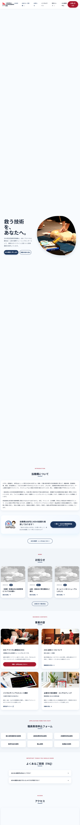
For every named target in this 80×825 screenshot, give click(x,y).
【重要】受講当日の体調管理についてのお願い (13, 590)
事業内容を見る (25, 252)
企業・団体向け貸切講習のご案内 (40, 590)
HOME (16, 3)
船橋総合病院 (66, 744)
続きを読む (6, 595)
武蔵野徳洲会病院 (67, 736)
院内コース (54, 4)
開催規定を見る (48, 665)
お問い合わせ (72, 4)
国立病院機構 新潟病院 (13, 736)
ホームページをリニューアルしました (67, 590)
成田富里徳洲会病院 (40, 736)
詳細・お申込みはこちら (19, 664)
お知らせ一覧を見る (40, 604)
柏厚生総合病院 (13, 744)
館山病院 (40, 744)
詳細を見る (47, 706)
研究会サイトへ (7, 706)
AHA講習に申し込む (11, 252)
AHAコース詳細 (25, 4)
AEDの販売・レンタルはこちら (40, 541)
